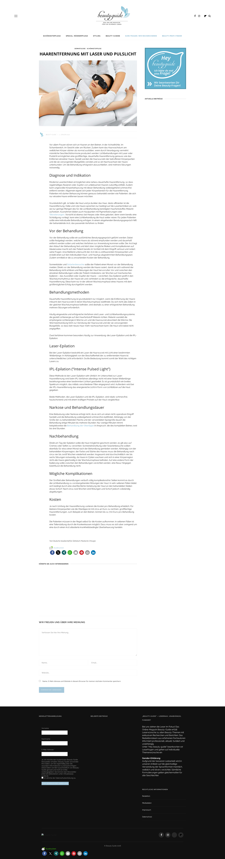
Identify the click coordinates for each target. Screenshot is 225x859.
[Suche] (209, 16)
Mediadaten (147, 803)
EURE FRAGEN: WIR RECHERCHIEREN (141, 36)
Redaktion (146, 796)
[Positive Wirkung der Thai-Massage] (97, 752)
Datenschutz (147, 817)
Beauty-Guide (51, 135)
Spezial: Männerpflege (77, 36)
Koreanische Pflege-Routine (121, 601)
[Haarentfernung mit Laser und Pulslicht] (88, 93)
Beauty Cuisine (113, 36)
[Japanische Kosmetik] (51, 571)
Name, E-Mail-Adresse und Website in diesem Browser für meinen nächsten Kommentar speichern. (81, 681)
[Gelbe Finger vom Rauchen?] (97, 738)
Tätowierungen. (57, 214)
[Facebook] (195, 16)
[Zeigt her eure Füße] (96, 723)
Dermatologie (80, 48)
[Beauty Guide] (49, 835)
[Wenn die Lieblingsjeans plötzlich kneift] (83, 571)
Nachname (46, 739)
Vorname (45, 728)
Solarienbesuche (75, 264)
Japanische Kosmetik (50, 601)
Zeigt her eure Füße (116, 723)
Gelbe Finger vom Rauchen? (120, 737)
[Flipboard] (205, 16)
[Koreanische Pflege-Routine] (116, 571)
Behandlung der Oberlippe (80, 425)
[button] (52, 552)
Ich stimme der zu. (59, 778)
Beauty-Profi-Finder (172, 36)
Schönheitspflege (52, 36)
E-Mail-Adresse (48, 750)
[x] (202, 16)
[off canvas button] (15, 16)
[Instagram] (199, 16)
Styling (97, 36)
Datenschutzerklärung (65, 778)
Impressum (146, 810)
